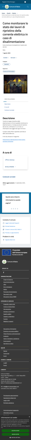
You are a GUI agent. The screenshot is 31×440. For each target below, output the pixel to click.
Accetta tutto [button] (15, 430)
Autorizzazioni (7, 341)
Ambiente (5, 336)
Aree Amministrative (8, 282)
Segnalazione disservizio (9, 398)
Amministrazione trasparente (11, 410)
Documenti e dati (7, 294)
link (2, 427)
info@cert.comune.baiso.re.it (11, 387)
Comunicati (6, 353)
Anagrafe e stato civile (9, 304)
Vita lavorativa (7, 309)
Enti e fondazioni (7, 287)
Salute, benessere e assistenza (11, 339)
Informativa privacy (8, 413)
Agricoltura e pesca (8, 343)
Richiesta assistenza (8, 403)
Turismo (5, 319)
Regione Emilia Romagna (8, 2)
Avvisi (5, 356)
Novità (8, 13)
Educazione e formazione (9, 329)
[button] (15, 437)
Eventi (5, 365)
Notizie (14, 13)
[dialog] (15, 427)
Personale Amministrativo (10, 292)
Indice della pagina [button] (10, 99)
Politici (5, 289)
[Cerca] (28, 7)
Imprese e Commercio (8, 312)
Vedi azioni (13, 58)
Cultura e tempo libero (9, 307)
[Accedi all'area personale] (25, 2)
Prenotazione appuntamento (10, 395)
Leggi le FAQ (6, 400)
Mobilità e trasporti (8, 321)
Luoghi (5, 363)
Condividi (5, 58)
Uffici (4, 284)
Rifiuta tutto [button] (15, 434)
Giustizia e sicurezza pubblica (10, 331)
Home (3, 13)
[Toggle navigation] (3, 7)
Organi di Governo (8, 279)
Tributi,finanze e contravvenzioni (11, 334)
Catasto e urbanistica (8, 316)
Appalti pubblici (7, 314)
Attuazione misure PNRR (9, 297)
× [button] (29, 416)
